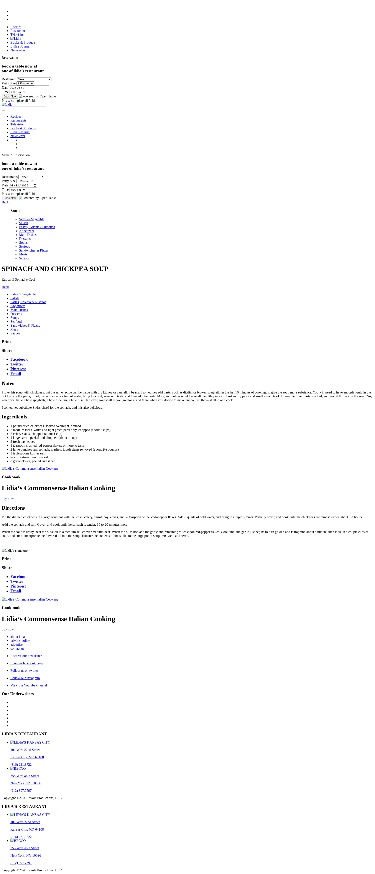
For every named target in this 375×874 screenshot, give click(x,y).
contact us (17, 648)
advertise (16, 644)
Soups (23, 242)
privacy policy (20, 640)
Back (5, 202)
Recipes (15, 27)
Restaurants (18, 31)
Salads (23, 223)
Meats (23, 254)
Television (17, 34)
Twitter (16, 364)
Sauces (24, 258)
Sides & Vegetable (31, 219)
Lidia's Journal (20, 46)
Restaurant (9, 79)
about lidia (17, 637)
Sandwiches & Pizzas (34, 250)
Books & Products (23, 42)
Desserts (25, 238)
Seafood (24, 246)
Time (5, 92)
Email (15, 373)
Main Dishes (27, 235)
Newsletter (17, 50)
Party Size (9, 83)
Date (5, 87)
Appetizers (26, 231)
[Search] (3, 109)
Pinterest (18, 369)
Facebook (19, 359)
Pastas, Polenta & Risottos (37, 227)
